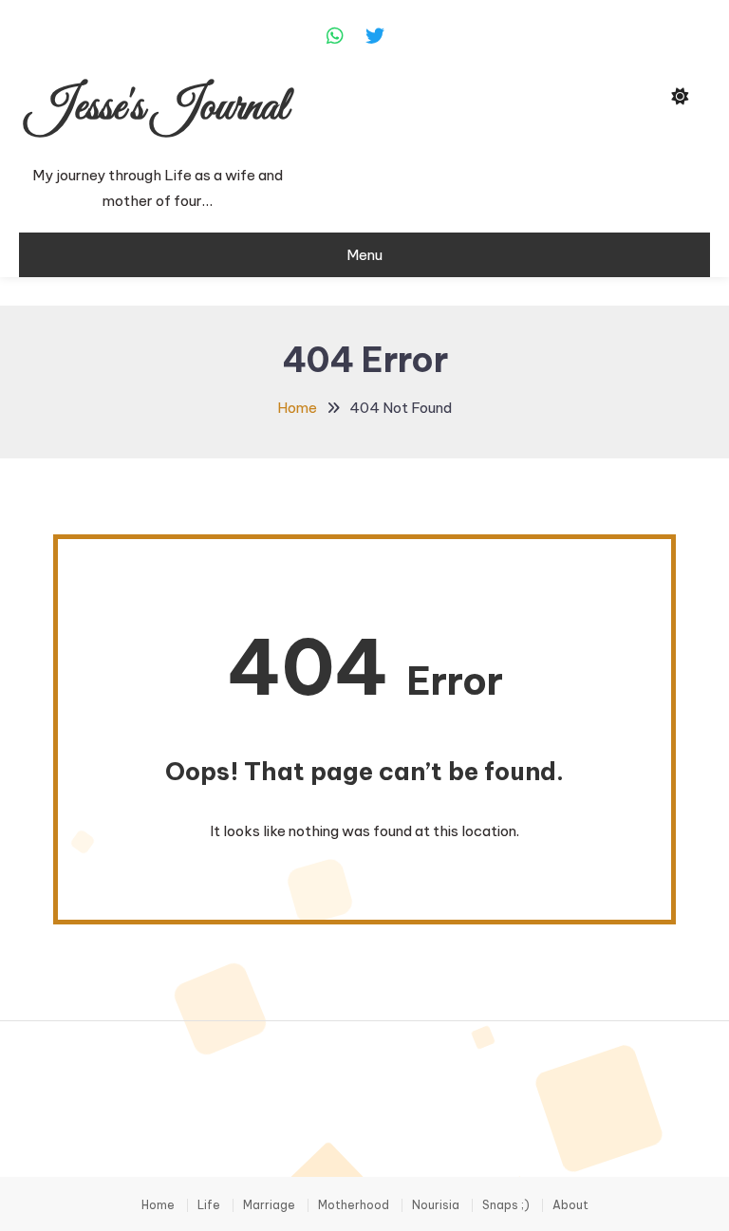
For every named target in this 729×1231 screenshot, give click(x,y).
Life (208, 1205)
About (570, 1205)
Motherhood (353, 1205)
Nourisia (435, 1205)
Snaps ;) (506, 1205)
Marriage (269, 1205)
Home (158, 1205)
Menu (364, 255)
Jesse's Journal (157, 108)
